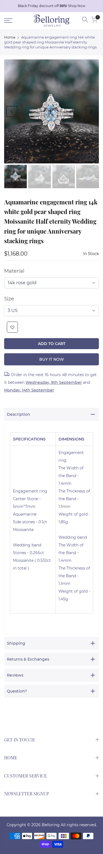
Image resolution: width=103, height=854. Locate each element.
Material (14, 271)
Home (9, 37)
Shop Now (76, 6)
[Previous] (11, 111)
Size (9, 299)
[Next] (91, 111)
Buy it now (51, 359)
